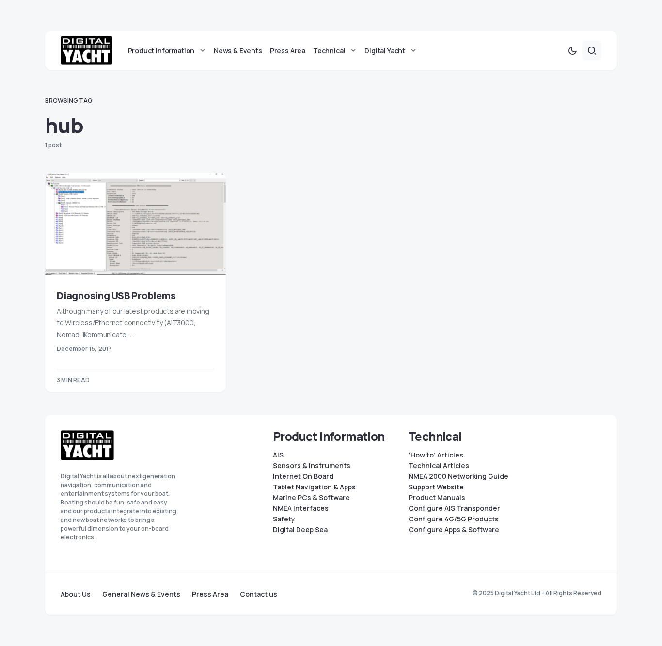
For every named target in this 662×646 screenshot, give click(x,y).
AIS (278, 455)
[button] (572, 50)
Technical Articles (439, 465)
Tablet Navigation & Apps (314, 487)
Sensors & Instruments (311, 465)
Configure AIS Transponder (454, 508)
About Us (76, 594)
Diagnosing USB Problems (116, 295)
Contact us (258, 594)
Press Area (210, 594)
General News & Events (141, 594)
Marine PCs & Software (311, 497)
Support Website (436, 487)
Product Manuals (437, 497)
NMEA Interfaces (301, 508)
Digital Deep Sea (300, 529)
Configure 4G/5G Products (454, 519)
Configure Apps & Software (454, 529)
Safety (284, 519)
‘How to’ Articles (436, 455)
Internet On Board (303, 476)
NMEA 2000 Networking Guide (458, 476)
